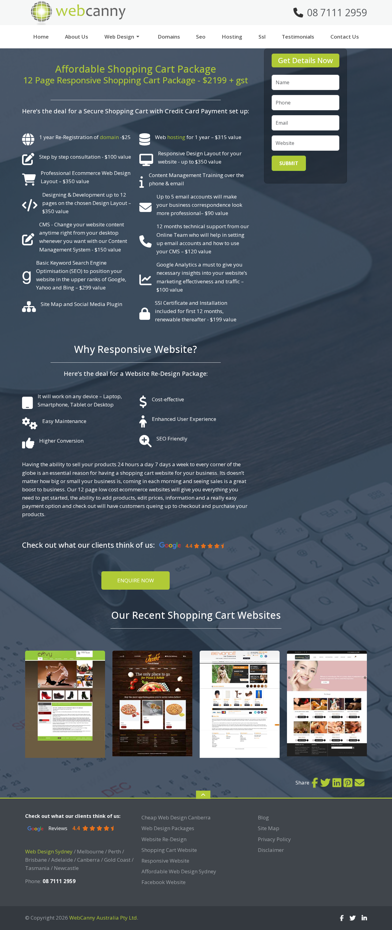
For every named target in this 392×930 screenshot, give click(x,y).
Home (41, 36)
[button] (140, 37)
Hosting (232, 36)
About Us (76, 36)
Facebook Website (163, 882)
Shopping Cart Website (169, 849)
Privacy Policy (274, 839)
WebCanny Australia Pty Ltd (103, 917)
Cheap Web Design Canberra (176, 817)
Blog (263, 817)
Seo (200, 36)
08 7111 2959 (337, 12)
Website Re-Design (164, 839)
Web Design (119, 36)
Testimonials (298, 36)
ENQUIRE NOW (135, 580)
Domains (169, 36)
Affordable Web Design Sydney (178, 871)
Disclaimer (271, 849)
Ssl (262, 36)
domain (109, 137)
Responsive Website (165, 860)
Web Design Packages (167, 828)
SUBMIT (288, 163)
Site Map (268, 828)
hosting (176, 137)
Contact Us (344, 36)
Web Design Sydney (49, 851)
